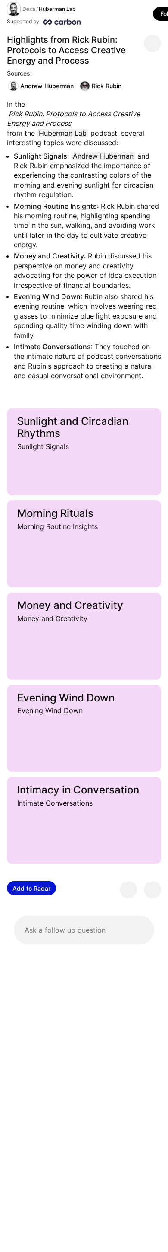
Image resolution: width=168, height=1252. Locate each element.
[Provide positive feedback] (128, 889)
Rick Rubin (106, 85)
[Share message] (152, 43)
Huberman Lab (57, 9)
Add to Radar (31, 888)
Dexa (28, 9)
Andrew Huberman (47, 85)
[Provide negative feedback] (152, 889)
